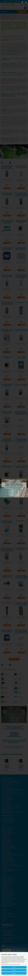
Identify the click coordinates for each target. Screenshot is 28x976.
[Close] (26, 2)
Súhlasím (14, 967)
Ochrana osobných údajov (6, 964)
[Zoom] (22, 2)
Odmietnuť (14, 973)
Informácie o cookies (16, 964)
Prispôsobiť (14, 970)
